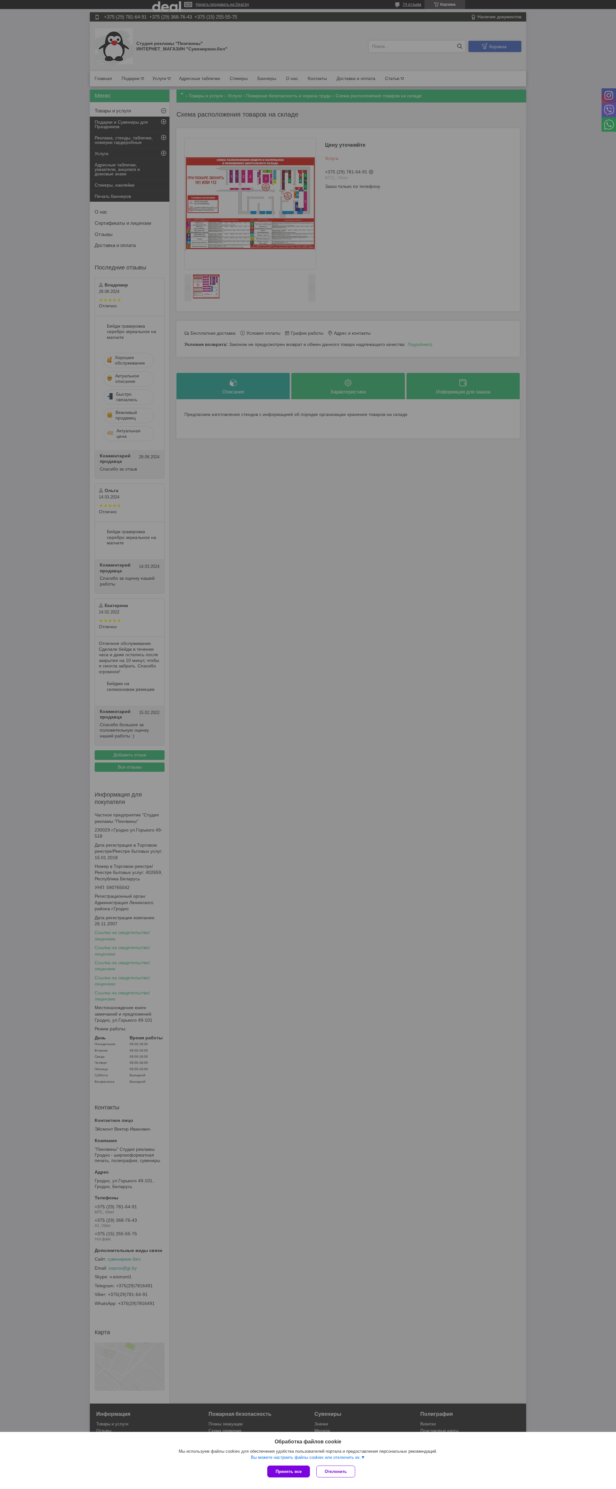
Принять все (289, 1471)
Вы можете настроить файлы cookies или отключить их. (306, 1457)
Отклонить (336, 1471)
